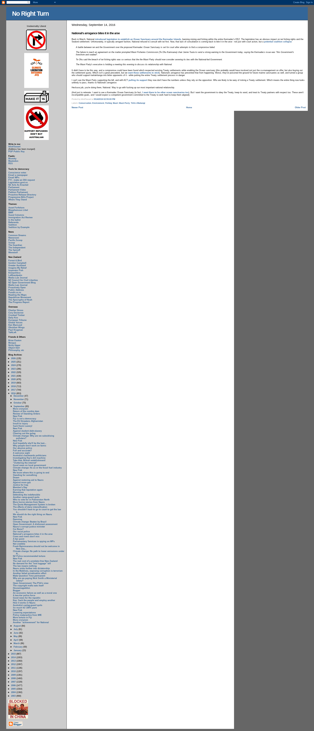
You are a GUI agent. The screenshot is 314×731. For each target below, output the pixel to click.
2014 (13, 657)
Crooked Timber (16, 315)
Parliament (13, 187)
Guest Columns (16, 215)
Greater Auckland (17, 265)
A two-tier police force (24, 595)
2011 (13, 668)
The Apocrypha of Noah (20, 300)
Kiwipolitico (14, 273)
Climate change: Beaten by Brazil (29, 522)
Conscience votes (17, 172)
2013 (13, 661)
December (19, 396)
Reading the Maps (17, 295)
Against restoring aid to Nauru (28, 480)
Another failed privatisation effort (29, 573)
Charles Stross (15, 310)
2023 (13, 369)
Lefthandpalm (15, 275)
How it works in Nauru (24, 603)
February (18, 647)
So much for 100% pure (25, 607)
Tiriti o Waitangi (138, 103)
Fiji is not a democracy (24, 418)
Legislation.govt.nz (18, 182)
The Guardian (15, 245)
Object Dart (14, 348)
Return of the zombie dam (26, 411)
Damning (17, 519)
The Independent (16, 247)
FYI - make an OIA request (21, 180)
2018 (13, 386)
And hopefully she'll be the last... (29, 443)
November (19, 399)
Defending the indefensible (26, 494)
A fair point (18, 539)
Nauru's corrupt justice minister (29, 526)
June (16, 633)
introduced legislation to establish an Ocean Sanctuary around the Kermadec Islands (138, 39)
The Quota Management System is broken (34, 504)
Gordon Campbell (17, 263)
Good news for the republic (27, 598)
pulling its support (138, 80)
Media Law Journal (17, 277)
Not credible (19, 544)
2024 (13, 365)
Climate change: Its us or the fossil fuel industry (37, 467)
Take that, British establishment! (29, 460)
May (16, 636)
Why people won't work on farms (29, 445)
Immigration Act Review (20, 217)
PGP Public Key (16, 151)
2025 (13, 362)
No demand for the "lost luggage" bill (32, 563)
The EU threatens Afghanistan (28, 421)
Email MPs (13, 177)
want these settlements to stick (143, 73)
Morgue (12, 343)
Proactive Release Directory (22, 194)
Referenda (13, 222)
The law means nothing (25, 566)
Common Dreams (17, 235)
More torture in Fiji (22, 617)
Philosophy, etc (16, 350)
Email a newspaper (18, 175)
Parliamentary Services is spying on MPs (34, 541)
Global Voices (15, 322)
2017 (13, 390)
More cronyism (20, 409)
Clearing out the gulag (24, 433)
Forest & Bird (15, 260)
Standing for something (25, 475)
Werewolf (13, 252)
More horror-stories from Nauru (29, 502)
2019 (13, 383)
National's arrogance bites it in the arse (96, 33)
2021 (13, 376)
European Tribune (17, 320)
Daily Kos (13, 317)
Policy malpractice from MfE (27, 615)
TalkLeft (12, 332)
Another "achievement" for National (31, 622)
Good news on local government (29, 465)
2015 (13, 654)
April (16, 640)
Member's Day (20, 487)
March (17, 643)
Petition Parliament (18, 192)
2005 (13, 689)
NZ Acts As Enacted (18, 185)
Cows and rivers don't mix (26, 536)
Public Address (16, 290)
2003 (13, 696)
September (19, 406)
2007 (13, 682)
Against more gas (22, 482)
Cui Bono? (18, 529)
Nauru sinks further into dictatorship (31, 568)
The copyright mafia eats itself (28, 585)
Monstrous (18, 492)
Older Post (300, 107)
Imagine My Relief (17, 268)
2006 (13, 685)
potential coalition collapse (278, 41)
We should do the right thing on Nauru (32, 514)
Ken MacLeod (15, 325)
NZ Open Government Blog (22, 282)
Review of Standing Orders (26, 413)
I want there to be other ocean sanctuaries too (165, 92)
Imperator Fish (15, 270)
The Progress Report (18, 302)
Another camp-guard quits (26, 497)
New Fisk (17, 416)
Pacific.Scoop (15, 240)
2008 (13, 678)
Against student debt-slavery (27, 431)
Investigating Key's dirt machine (29, 458)
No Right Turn (30, 13)
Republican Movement (19, 297)
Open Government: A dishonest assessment (35, 524)
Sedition (12, 225)
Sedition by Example (18, 227)
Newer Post (77, 107)
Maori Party (124, 103)
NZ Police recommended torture (29, 556)
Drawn (16, 477)
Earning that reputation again (28, 490)
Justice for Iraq (20, 485)
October (18, 403)
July (16, 629)
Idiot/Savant (14, 146)
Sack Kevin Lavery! (22, 426)
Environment (98, 103)
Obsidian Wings (16, 327)
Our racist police (21, 531)
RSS (10, 163)
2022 (13, 372)
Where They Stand (17, 199)
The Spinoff (14, 250)
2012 (13, 664)
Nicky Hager (14, 345)
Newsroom (13, 238)
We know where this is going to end (31, 472)
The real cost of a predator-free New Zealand (35, 561)
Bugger (16, 590)
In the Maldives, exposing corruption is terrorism (38, 571)
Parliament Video (17, 190)
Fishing (108, 103)
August (17, 626)
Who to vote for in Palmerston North (31, 499)
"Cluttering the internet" (25, 463)
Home (189, 107)
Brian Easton (14, 340)
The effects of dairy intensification (30, 507)
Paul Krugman (15, 330)
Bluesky (12, 158)
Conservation (85, 103)
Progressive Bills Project (21, 197)
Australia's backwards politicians (29, 455)
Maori (115, 103)
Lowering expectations (24, 612)
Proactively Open (17, 287)
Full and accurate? (22, 450)
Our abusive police (22, 448)
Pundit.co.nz (14, 292)
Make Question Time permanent (29, 576)
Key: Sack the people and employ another (34, 600)
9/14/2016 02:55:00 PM (104, 99)
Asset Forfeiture (16, 207)
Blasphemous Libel (18, 210)
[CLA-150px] (36, 87)
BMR (10, 212)
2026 (13, 358)
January (18, 650)
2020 (13, 379)
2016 (13, 393)
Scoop (11, 242)
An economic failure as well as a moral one (35, 593)
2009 (13, 675)
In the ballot (14, 220)
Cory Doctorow (15, 312)
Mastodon (13, 161)
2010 (13, 671)
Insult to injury (20, 423)
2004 (13, 692)
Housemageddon (21, 588)
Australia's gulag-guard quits (27, 605)
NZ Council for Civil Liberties (23, 280)
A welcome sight (21, 453)
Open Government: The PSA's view (30, 583)
